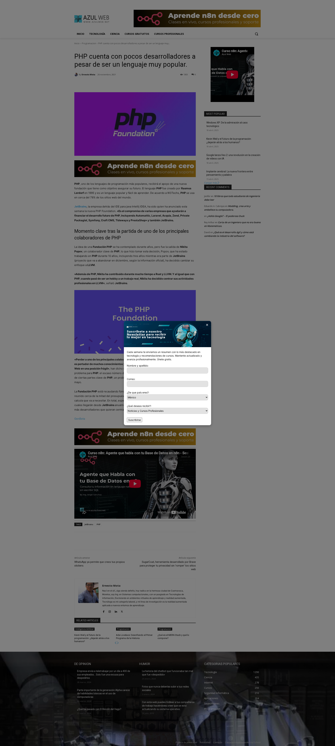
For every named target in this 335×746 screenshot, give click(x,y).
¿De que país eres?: (138, 392)
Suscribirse (134, 419)
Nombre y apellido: (137, 365)
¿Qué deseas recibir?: (139, 405)
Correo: (131, 379)
